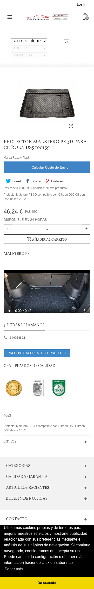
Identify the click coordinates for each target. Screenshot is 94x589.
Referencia (11, 188)
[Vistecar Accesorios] (47, 17)
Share (36, 181)
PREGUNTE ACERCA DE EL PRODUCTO (37, 353)
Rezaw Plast (21, 157)
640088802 (17, 337)
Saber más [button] (14, 569)
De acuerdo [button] (47, 583)
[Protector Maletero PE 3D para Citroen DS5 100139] (70, 126)
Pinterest (57, 181)
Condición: (38, 188)
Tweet (16, 181)
